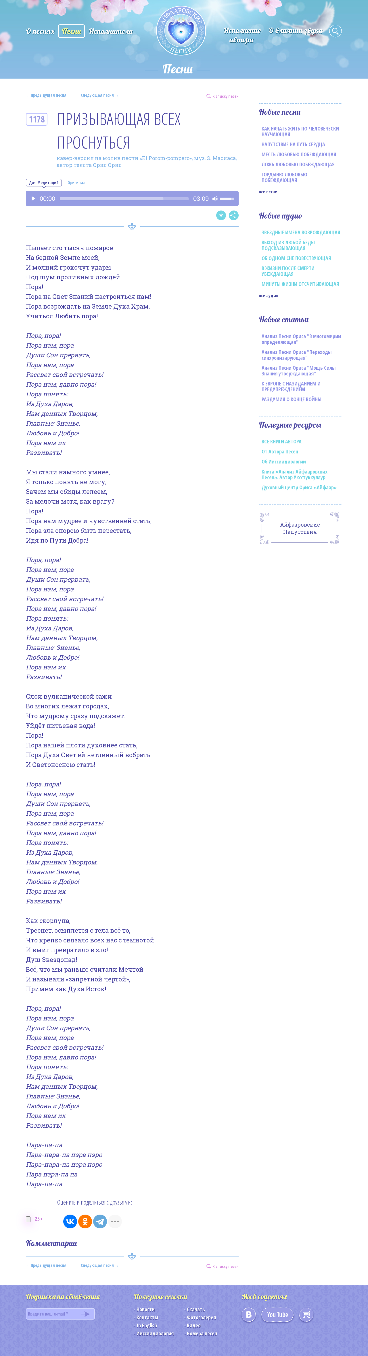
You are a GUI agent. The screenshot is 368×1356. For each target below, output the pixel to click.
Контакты (147, 1317)
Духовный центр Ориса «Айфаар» (299, 487)
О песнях (40, 31)
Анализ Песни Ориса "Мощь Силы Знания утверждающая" (299, 370)
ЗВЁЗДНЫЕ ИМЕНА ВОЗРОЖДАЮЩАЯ (301, 232)
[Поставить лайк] (28, 1219)
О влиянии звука (295, 30)
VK (248, 1317)
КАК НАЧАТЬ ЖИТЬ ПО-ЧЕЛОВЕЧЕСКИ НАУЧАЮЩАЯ (300, 131)
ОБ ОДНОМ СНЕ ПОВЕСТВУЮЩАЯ (296, 258)
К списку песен (225, 95)
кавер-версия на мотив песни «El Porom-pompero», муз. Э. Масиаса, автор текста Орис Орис (147, 161)
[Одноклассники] (85, 1221)
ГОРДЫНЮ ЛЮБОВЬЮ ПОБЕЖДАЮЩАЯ (284, 177)
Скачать (196, 1309)
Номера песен (202, 1333)
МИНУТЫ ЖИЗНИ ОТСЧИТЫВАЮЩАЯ (300, 284)
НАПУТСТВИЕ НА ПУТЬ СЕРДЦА (293, 144)
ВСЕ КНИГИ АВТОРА (282, 441)
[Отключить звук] (215, 199)
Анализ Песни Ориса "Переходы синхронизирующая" (296, 355)
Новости (146, 1309)
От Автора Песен (280, 451)
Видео (194, 1325)
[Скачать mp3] (221, 215)
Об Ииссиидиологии (284, 461)
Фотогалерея (201, 1317)
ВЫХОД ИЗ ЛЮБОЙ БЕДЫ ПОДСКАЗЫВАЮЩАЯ (288, 245)
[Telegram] (100, 1221)
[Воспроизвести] (33, 199)
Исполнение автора (242, 35)
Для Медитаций (44, 182)
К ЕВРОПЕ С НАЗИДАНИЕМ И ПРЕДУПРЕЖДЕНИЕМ (291, 386)
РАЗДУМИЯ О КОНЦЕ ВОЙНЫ (291, 399)
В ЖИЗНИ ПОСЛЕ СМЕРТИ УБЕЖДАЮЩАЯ (288, 271)
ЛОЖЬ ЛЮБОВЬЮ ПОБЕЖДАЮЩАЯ (298, 164)
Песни (71, 31)
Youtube (277, 1317)
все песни (268, 191)
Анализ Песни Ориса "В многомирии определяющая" (301, 339)
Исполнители (111, 31)
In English (147, 1325)
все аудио (268, 295)
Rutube (306, 1317)
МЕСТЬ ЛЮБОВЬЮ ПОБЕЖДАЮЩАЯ (299, 154)
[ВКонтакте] (70, 1221)
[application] (132, 198)
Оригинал (76, 182)
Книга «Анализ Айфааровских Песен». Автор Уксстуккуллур (294, 474)
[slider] (124, 198)
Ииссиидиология (155, 1333)
